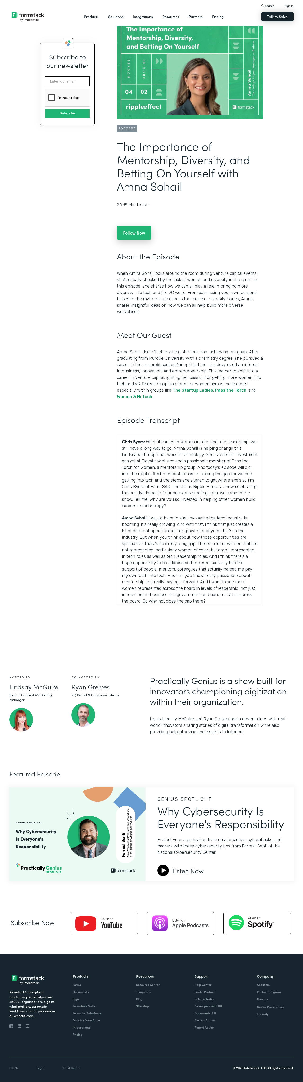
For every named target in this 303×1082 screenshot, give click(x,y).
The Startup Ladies (193, 390)
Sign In (289, 6)
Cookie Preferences (270, 1006)
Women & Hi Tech (134, 396)
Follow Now (134, 233)
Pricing (218, 16)
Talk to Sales (277, 16)
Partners (196, 16)
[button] (91, 16)
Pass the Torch (230, 390)
